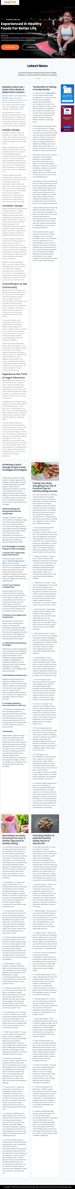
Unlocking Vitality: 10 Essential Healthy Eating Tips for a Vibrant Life (43, 839)
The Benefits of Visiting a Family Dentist (44, 88)
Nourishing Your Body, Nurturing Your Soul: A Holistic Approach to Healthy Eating (13, 839)
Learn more (10, 47)
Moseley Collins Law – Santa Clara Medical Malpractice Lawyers (13, 90)
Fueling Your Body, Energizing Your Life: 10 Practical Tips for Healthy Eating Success (45, 487)
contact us (31, 47)
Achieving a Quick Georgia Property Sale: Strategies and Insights (14, 467)
